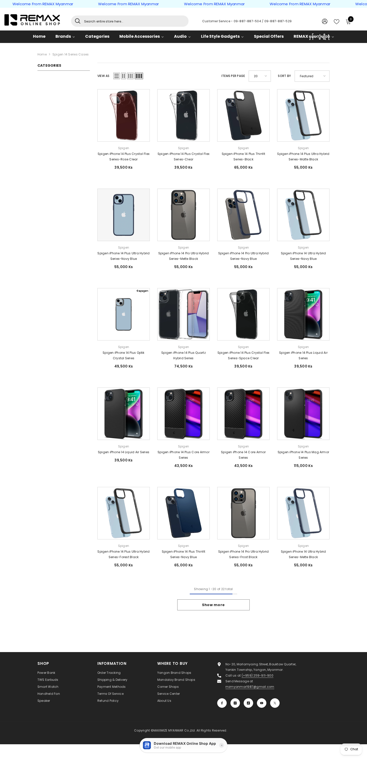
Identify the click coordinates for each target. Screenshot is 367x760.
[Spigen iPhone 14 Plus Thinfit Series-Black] (243, 115)
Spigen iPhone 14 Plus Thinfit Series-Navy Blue (183, 554)
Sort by (284, 76)
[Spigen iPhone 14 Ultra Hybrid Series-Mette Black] (303, 513)
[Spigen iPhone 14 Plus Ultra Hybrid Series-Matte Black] (303, 115)
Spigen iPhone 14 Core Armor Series (243, 455)
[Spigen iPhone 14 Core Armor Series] (243, 413)
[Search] (129, 21)
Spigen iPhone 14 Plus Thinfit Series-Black (243, 156)
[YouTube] (261, 703)
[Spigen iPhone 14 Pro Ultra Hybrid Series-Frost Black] (243, 513)
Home (42, 54)
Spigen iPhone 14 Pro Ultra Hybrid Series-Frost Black (243, 554)
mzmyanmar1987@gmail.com (249, 687)
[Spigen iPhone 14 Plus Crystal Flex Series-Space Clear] (243, 314)
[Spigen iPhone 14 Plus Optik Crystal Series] (123, 314)
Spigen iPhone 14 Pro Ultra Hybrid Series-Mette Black (183, 256)
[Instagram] (235, 703)
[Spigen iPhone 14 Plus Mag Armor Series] (303, 413)
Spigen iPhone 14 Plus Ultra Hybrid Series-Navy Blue (123, 256)
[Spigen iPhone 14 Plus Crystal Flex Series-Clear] (183, 115)
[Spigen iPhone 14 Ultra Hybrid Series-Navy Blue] (303, 215)
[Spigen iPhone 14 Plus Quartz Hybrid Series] (183, 314)
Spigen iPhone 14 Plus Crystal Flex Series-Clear (183, 156)
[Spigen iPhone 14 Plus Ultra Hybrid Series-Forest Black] (123, 513)
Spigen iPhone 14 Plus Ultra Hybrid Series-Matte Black (303, 156)
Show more (213, 604)
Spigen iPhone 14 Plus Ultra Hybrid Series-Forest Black (123, 554)
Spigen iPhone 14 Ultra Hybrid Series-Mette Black (303, 554)
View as (103, 76)
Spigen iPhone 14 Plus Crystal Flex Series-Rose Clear (124, 156)
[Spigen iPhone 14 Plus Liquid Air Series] (303, 314)
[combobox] (134, 21)
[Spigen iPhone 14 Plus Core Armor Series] (183, 413)
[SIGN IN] (325, 21)
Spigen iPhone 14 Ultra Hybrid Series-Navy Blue (303, 256)
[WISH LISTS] (336, 21)
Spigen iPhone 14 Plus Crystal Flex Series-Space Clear (243, 355)
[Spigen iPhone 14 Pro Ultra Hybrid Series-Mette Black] (183, 215)
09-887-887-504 (248, 21)
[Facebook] (222, 703)
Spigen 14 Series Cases (70, 54)
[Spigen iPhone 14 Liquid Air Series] (123, 413)
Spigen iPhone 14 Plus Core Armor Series (183, 455)
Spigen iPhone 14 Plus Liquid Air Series (303, 355)
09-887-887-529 (278, 21)
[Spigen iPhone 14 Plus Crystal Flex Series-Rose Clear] (123, 115)
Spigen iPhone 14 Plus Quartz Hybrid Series (183, 355)
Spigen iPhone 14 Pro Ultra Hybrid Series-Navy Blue (243, 256)
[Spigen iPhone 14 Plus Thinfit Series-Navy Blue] (183, 513)
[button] (116, 76)
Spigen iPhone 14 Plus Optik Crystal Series (123, 355)
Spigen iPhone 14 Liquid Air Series (123, 452)
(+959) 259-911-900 (257, 675)
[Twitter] (275, 703)
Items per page (233, 76)
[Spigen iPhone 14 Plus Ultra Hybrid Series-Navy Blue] (123, 215)
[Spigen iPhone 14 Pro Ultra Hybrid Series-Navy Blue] (243, 215)
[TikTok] (248, 703)
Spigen (123, 148)
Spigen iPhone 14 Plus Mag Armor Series (303, 455)
